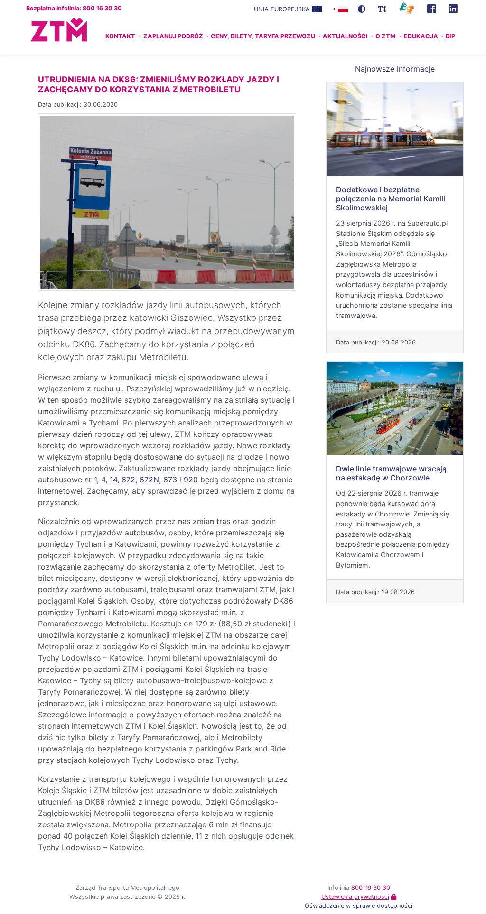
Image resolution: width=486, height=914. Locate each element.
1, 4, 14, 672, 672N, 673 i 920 (146, 479)
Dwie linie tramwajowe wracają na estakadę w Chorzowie (391, 473)
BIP (450, 36)
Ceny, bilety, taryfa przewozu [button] (264, 36)
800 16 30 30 (370, 887)
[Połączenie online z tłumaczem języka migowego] (407, 7)
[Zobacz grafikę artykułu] (167, 201)
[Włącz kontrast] (362, 9)
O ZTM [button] (386, 36)
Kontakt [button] (121, 36)
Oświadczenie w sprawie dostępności (358, 905)
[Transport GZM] (431, 9)
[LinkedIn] (453, 9)
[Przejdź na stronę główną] (40, 36)
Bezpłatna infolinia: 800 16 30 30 (74, 8)
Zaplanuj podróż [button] (174, 36)
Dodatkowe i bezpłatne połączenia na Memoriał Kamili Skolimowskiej (390, 198)
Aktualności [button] (346, 36)
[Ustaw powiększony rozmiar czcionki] (382, 9)
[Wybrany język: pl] (340, 8)
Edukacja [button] (421, 36)
